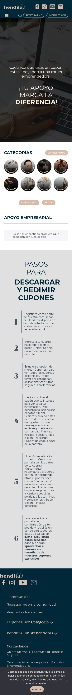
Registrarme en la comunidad (31, 604)
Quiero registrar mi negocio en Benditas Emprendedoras (35, 664)
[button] (6, 15)
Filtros (49, 202)
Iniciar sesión (57, 15)
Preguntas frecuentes (25, 612)
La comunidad (19, 597)
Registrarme (34, 15)
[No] (67, 681)
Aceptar (37, 689)
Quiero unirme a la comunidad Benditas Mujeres (35, 653)
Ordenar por (28, 202)
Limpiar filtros (56, 152)
